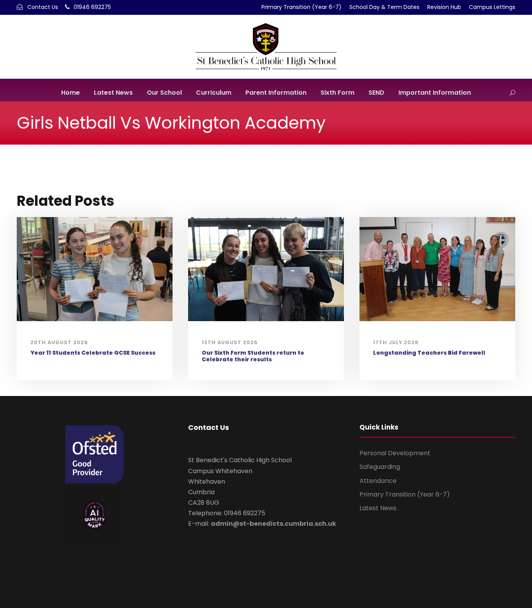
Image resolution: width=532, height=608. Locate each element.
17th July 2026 (396, 342)
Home (70, 92)
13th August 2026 (230, 342)
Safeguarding (379, 466)
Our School (164, 92)
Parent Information (276, 92)
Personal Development (394, 453)
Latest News (113, 92)
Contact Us (42, 7)
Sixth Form (337, 92)
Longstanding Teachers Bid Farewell (429, 353)
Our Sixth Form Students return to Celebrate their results (253, 356)
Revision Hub (444, 7)
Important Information (434, 92)
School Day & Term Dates (384, 7)
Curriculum (213, 92)
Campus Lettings (492, 7)
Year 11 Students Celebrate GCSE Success (92, 353)
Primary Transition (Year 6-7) (301, 7)
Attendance (377, 480)
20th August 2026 (59, 342)
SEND (376, 92)
